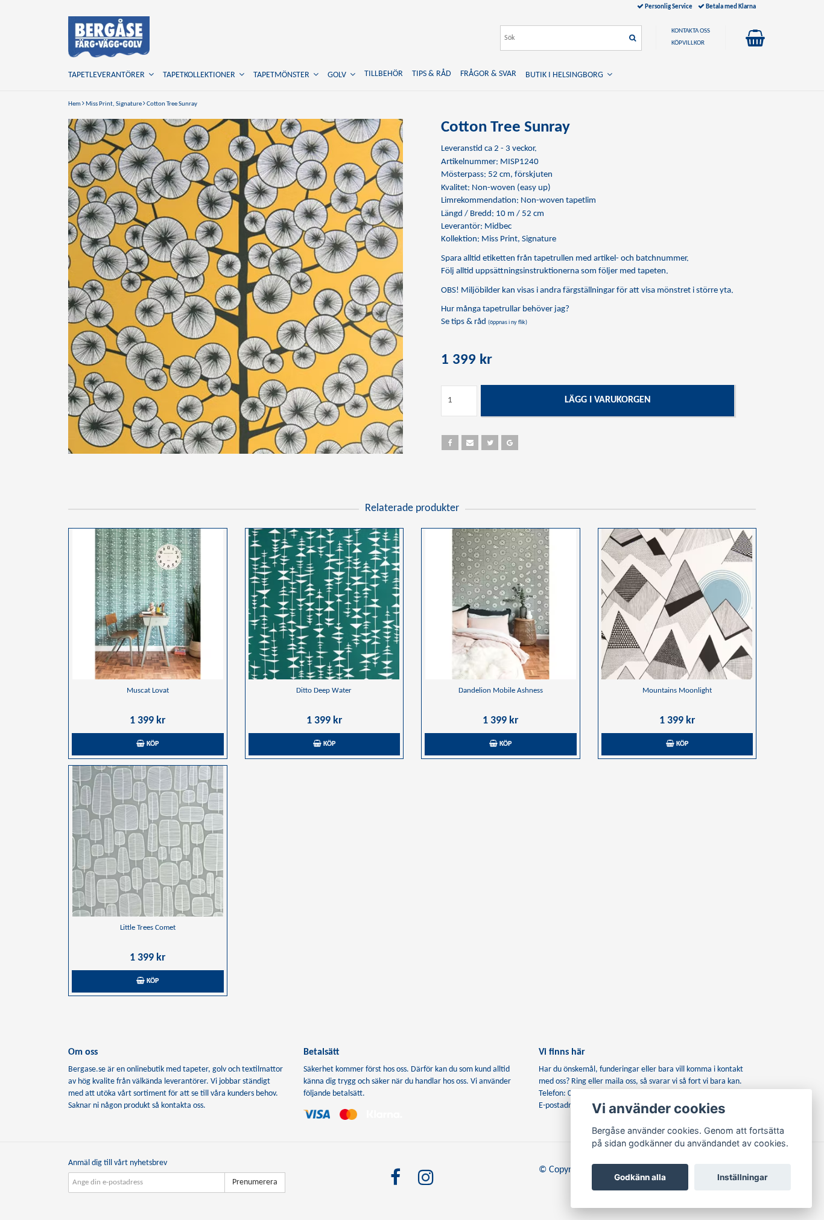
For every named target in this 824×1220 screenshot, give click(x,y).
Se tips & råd (484, 321)
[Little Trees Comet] (148, 841)
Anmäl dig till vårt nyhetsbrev (117, 1163)
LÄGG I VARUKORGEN (608, 400)
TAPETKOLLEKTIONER (201, 75)
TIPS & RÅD (431, 73)
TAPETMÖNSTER (283, 75)
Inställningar (742, 1177)
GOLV (339, 75)
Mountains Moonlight (677, 690)
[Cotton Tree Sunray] (235, 286)
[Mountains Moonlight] (677, 604)
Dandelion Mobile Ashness (500, 690)
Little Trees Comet (148, 928)
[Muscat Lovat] (148, 604)
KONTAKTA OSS (690, 31)
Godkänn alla (640, 1177)
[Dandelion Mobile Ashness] (501, 604)
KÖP (152, 744)
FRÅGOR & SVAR (488, 73)
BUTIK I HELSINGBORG (566, 75)
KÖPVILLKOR (688, 43)
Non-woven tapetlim (558, 200)
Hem (74, 104)
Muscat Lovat (148, 690)
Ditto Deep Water (324, 690)
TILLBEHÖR (383, 73)
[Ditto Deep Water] (325, 604)
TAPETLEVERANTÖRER (108, 75)
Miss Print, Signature (114, 104)
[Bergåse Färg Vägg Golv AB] (109, 36)
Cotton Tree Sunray (172, 104)
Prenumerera (254, 1182)
